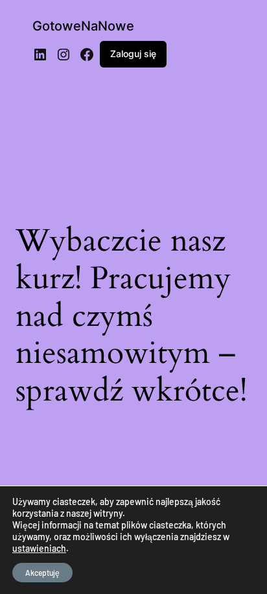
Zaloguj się (133, 53)
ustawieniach (39, 548)
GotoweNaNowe (83, 26)
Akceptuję (42, 572)
